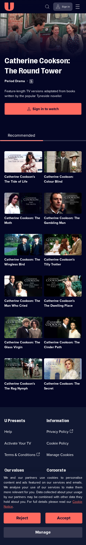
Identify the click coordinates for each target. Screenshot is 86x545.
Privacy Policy (58, 431)
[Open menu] (77, 7)
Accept (63, 518)
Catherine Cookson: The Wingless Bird (22, 262)
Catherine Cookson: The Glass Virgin (22, 344)
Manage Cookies (60, 454)
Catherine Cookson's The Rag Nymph (19, 386)
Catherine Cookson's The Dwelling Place (59, 303)
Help (8, 431)
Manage (43, 532)
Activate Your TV (17, 443)
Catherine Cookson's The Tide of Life (19, 179)
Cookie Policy (58, 443)
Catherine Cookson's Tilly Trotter (59, 262)
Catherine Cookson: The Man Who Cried (22, 303)
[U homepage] (9, 6)
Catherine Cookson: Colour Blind (58, 179)
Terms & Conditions (19, 454)
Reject (22, 518)
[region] (43, 508)
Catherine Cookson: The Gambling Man (62, 220)
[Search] (47, 7)
